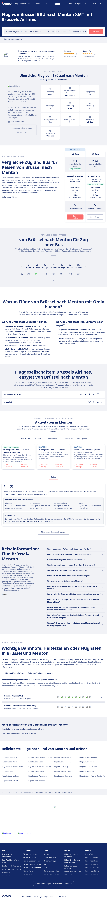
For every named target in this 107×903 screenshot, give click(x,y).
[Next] (85, 266)
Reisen (88, 850)
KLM (45, 867)
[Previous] (21, 266)
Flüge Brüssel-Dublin (10, 771)
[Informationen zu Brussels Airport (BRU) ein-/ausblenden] (101, 697)
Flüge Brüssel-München (63, 757)
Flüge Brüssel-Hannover (63, 776)
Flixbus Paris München (32, 867)
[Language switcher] (59, 4)
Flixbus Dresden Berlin (32, 864)
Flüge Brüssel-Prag (61, 766)
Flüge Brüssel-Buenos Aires (12, 766)
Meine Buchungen (74, 4)
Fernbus (23, 4)
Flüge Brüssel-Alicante (88, 766)
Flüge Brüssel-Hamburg (88, 757)
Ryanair (47, 854)
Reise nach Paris (92, 861)
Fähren (37, 4)
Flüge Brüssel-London (62, 762)
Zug (16, 4)
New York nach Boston (11, 869)
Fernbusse (27, 850)
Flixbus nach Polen (30, 854)
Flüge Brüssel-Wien (86, 762)
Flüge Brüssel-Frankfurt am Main (41, 757)
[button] (49, 31)
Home (4, 792)
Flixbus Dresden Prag (31, 861)
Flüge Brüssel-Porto (87, 771)
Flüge (30, 4)
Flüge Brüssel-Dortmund (63, 771)
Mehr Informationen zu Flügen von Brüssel (19, 733)
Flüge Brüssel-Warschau (37, 776)
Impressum (26, 896)
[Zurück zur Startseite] (8, 3)
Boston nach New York (11, 866)
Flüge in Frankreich (23, 792)
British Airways (50, 861)
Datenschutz (61, 896)
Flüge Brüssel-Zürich (10, 780)
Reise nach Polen (92, 864)
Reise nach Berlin (92, 857)
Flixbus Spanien (29, 857)
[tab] (25, 438)
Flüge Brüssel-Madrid (36, 762)
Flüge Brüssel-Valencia (36, 780)
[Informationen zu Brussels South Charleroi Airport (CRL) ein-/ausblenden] (101, 707)
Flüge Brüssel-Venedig (36, 771)
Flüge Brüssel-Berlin (9, 757)
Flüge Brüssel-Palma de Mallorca (40, 766)
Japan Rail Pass (91, 854)
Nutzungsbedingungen (43, 896)
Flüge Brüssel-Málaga (10, 776)
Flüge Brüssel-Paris (9, 762)
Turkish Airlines (50, 857)
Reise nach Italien (92, 867)
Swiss (46, 864)
